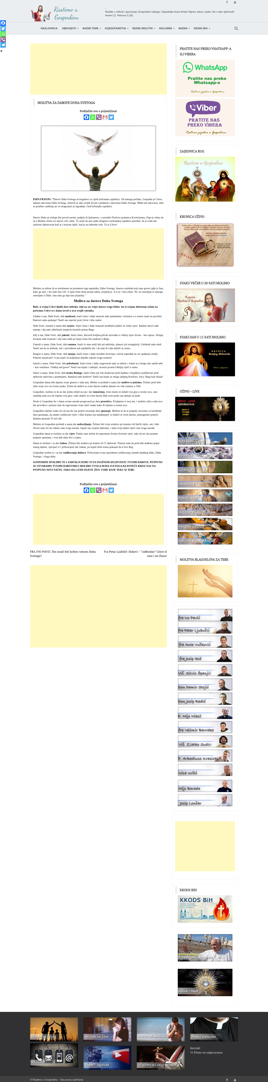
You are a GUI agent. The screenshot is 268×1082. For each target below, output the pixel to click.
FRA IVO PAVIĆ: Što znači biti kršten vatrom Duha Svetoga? (63, 554)
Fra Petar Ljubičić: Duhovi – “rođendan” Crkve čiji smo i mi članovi (136, 554)
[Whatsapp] (92, 117)
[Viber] (99, 117)
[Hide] (1, 51)
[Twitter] (111, 117)
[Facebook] (86, 117)
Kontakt (195, 1048)
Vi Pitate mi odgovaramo (206, 1052)
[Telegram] (3, 45)
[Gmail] (105, 117)
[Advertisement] (98, 69)
